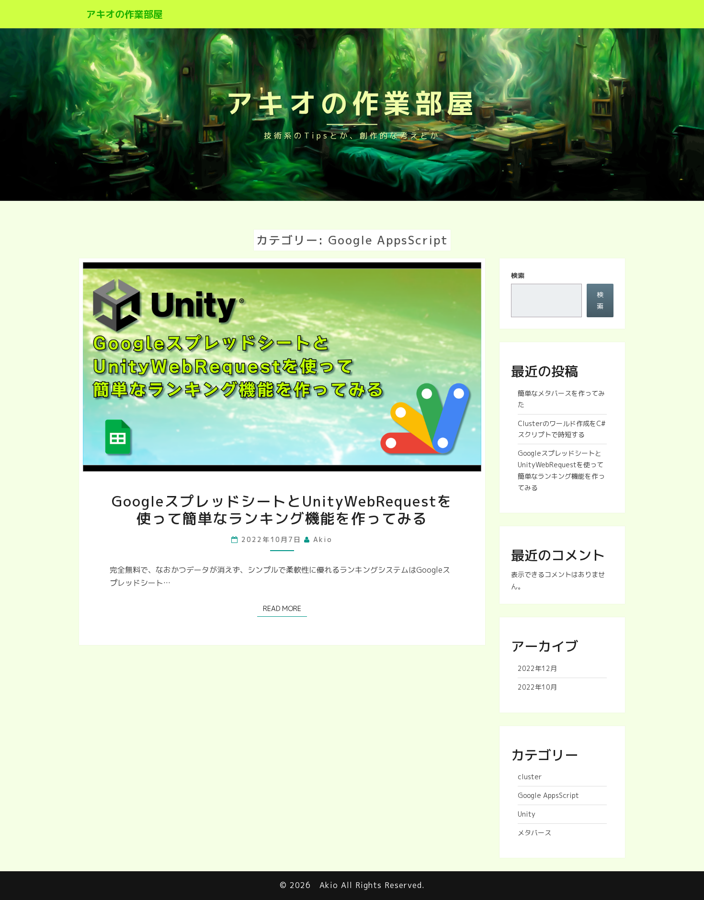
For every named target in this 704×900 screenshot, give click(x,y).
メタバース (534, 832)
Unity (526, 814)
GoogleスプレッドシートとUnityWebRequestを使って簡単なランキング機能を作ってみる (282, 510)
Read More (285, 608)
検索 (517, 275)
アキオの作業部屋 (124, 14)
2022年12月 (537, 668)
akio (322, 539)
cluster (530, 776)
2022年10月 (537, 687)
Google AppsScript (548, 795)
